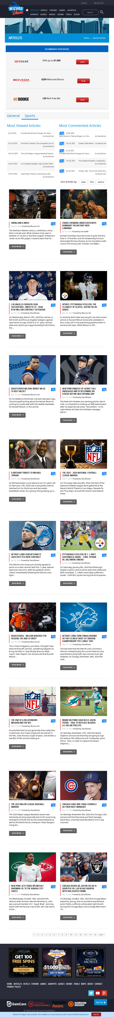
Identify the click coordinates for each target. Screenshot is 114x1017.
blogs (77, 14)
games (62, 10)
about (90, 984)
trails (69, 14)
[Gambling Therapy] (77, 1004)
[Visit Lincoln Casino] (90, 962)
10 (71, 935)
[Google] (104, 993)
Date (83, 182)
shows (60, 14)
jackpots (71, 10)
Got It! (96, 1014)
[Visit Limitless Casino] (24, 962)
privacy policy (14, 987)
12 (80, 935)
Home (86, 38)
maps (83, 984)
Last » (101, 935)
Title (92, 182)
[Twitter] (91, 993)
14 (90, 935)
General (13, 115)
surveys (34, 14)
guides (43, 14)
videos (52, 14)
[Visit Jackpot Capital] (57, 962)
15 (95, 935)
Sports (30, 115)
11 (76, 935)
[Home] (26, 10)
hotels (44, 10)
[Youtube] (98, 993)
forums (53, 10)
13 (85, 935)
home (9, 984)
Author (101, 182)
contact (98, 984)
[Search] (101, 12)
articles (18, 984)
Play (82, 62)
